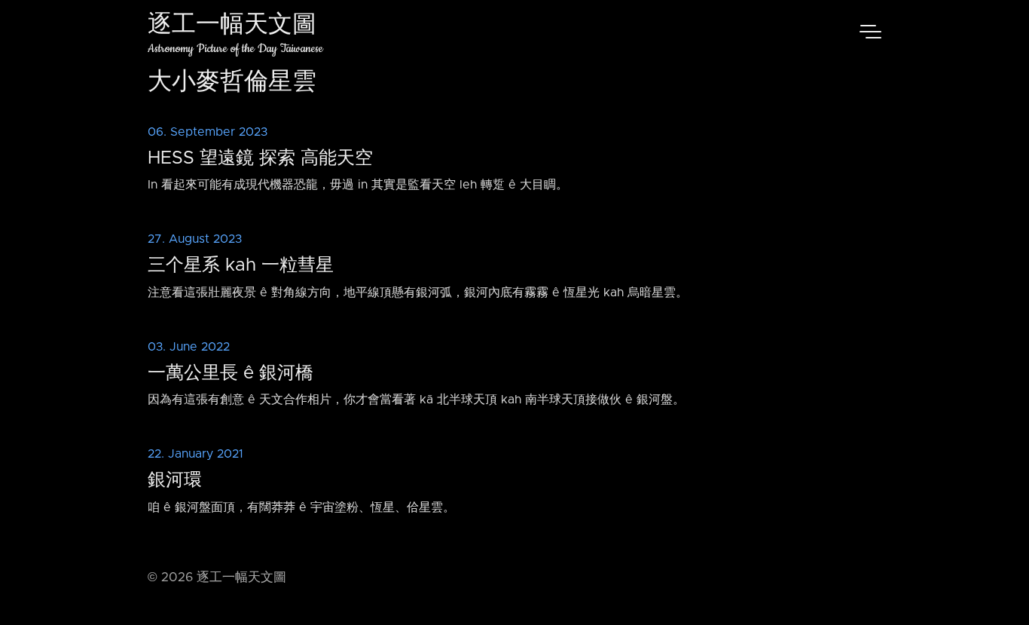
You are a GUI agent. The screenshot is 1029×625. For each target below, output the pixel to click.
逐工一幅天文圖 (232, 26)
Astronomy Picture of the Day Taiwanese (235, 49)
